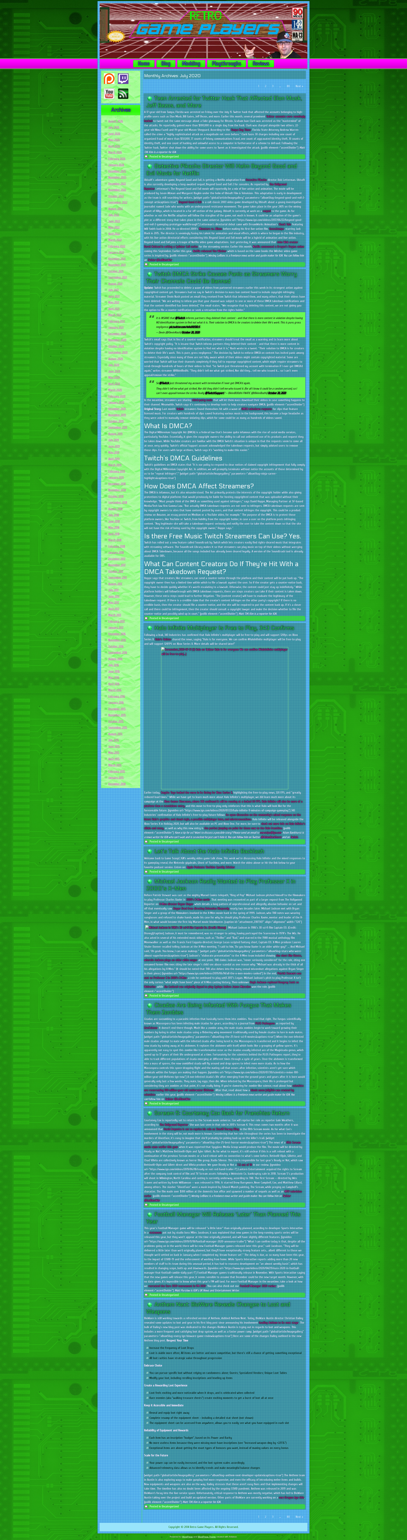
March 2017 (114, 615)
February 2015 (116, 771)
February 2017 (116, 621)
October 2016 (116, 646)
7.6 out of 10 (244, 1165)
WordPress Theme (207, 1537)
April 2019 (114, 459)
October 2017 (115, 571)
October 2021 (115, 271)
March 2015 (114, 765)
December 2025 (117, 171)
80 (288, 86)
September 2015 (117, 727)
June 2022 (114, 221)
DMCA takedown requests (257, 409)
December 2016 (117, 634)
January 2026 (116, 165)
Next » (299, 86)
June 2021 (114, 296)
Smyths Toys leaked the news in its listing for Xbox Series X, (197, 792)
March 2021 (114, 315)
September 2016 (117, 652)
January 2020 (116, 402)
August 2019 (115, 434)
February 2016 (116, 696)
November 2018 (117, 490)
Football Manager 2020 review (258, 1286)
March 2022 (115, 240)
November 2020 (117, 340)
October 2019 (116, 421)
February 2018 (116, 546)
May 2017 (113, 602)
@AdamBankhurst (271, 837)
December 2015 (117, 709)
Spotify (220, 867)
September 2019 (117, 427)
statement (156, 1232)
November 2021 (117, 265)
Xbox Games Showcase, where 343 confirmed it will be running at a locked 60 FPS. (213, 801)
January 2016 (116, 702)
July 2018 (113, 515)
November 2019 (117, 415)
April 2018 (114, 534)
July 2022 (113, 215)
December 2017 (116, 559)
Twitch (180, 409)
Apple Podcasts (196, 867)
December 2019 (117, 409)
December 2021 (116, 258)
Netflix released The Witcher (209, 251)
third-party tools (202, 400)
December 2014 (116, 784)
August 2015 (115, 734)
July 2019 (113, 440)
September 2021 (117, 277)
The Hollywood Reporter (174, 1124)
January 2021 (116, 327)
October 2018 (116, 496)
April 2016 (114, 684)
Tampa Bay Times (241, 130)
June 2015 (114, 746)
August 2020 (115, 359)
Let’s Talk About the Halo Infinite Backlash (209, 851)
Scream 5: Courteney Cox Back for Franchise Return (222, 1113)
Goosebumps (276, 229)
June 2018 (114, 521)
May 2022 (114, 227)
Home (144, 63)
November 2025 (117, 177)
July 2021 (113, 290)
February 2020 (116, 396)
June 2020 (114, 371)
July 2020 (113, 365)
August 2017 (115, 584)
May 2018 (113, 527)
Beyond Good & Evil (190, 202)
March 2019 (114, 465)
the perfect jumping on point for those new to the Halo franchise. (243, 828)
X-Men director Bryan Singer (176, 904)
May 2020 (114, 377)
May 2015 (113, 752)
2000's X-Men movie (198, 899)
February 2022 (116, 246)
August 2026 (115, 121)
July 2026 (113, 127)
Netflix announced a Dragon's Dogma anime (278, 246)
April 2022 (114, 233)
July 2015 (113, 740)
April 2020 (114, 384)
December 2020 (117, 334)
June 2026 (114, 133)
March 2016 (114, 690)
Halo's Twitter (163, 639)
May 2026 (114, 140)
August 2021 (115, 283)
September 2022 (117, 202)
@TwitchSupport (214, 393)
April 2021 (113, 309)
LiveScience (151, 1028)
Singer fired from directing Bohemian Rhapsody (201, 908)
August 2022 (115, 208)
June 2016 (114, 671)
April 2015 (114, 759)
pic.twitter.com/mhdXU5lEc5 (184, 327)
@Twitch (180, 318)
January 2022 (116, 252)
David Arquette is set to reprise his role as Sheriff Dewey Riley (201, 1129)
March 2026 (115, 152)
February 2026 (116, 158)
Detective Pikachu (256, 180)
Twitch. (294, 837)
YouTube (210, 867)
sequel (267, 211)
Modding (191, 63)
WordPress (187, 1537)
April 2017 (113, 609)
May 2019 (113, 452)
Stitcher (230, 867)
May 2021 (113, 302)
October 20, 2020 (191, 332)
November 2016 (117, 640)
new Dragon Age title (291, 1497)
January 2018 (116, 552)
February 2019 (116, 471)
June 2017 (114, 596)
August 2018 (115, 509)
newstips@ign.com (270, 832)
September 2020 (118, 352)
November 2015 (117, 715)
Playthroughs (226, 63)
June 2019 (114, 446)
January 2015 (116, 777)
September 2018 (117, 502)
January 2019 (116, 477)
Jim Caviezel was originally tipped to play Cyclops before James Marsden (207, 987)
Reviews (261, 63)
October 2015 (116, 721)
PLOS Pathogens (265, 1023)
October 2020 (116, 346)
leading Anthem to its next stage (278, 1322)
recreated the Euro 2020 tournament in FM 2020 (177, 1286)
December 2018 (117, 484)
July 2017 (113, 590)
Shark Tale (285, 224)
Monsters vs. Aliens (210, 229)
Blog (165, 63)
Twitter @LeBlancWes (160, 260)
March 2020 (115, 390)
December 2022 (117, 183)
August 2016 (115, 659)
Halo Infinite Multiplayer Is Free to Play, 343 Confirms (224, 628)
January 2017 (116, 627)
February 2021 (116, 321)
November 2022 (117, 190)
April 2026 (114, 146)
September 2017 (117, 577)
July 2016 (113, 665)
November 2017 (117, 565)
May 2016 (113, 677)
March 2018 (114, 540)
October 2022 (116, 196)
